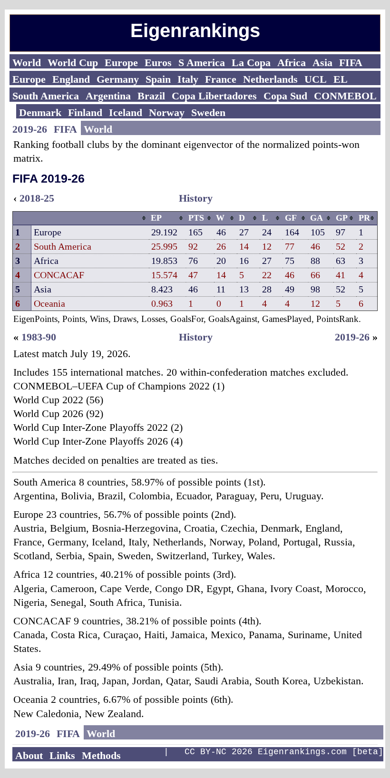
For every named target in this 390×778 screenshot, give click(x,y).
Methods (101, 755)
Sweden (208, 112)
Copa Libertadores (214, 96)
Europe (121, 62)
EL (340, 79)
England (71, 79)
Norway (167, 112)
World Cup (73, 62)
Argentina (108, 96)
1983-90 (38, 337)
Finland (85, 112)
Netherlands (270, 79)
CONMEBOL (345, 96)
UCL (315, 79)
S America (201, 62)
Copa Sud (285, 96)
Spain (158, 79)
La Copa (251, 62)
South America (45, 96)
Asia (322, 62)
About (29, 755)
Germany (118, 79)
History (196, 198)
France (220, 79)
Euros (158, 62)
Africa (291, 62)
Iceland (125, 112)
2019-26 (29, 129)
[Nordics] (13, 111)
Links (62, 755)
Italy (187, 79)
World (26, 62)
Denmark (40, 112)
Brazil (151, 96)
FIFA (350, 62)
